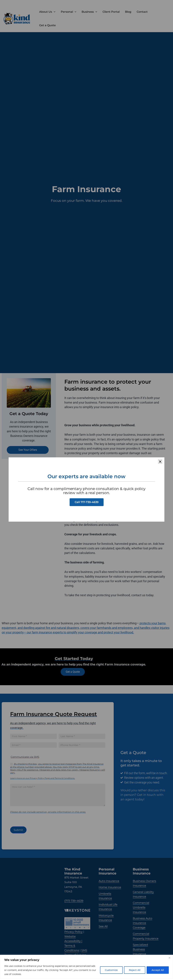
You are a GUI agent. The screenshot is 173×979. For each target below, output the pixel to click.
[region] (86, 967)
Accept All (158, 970)
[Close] (169, 958)
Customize (111, 970)
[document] (86, 489)
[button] (160, 461)
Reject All (134, 970)
